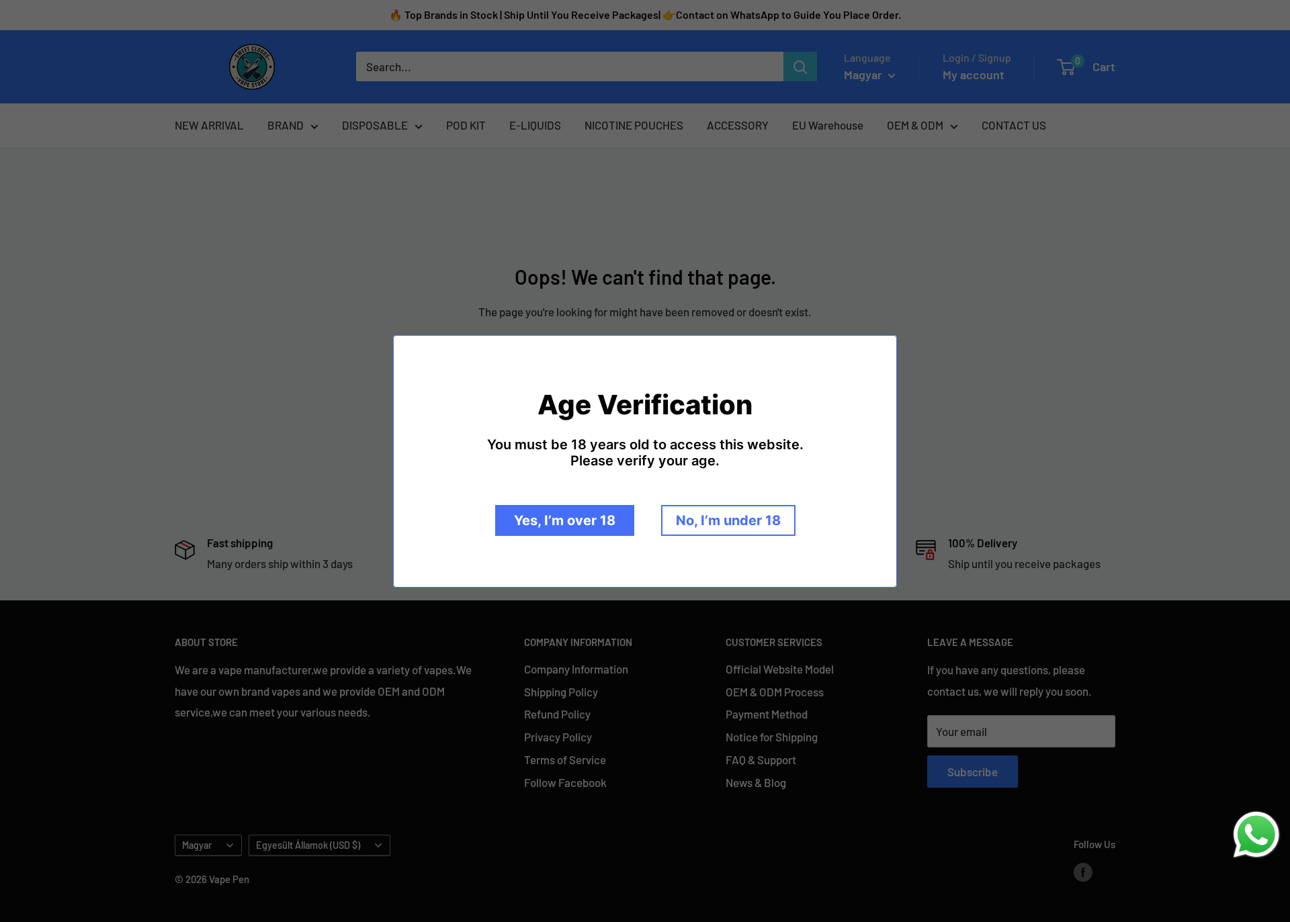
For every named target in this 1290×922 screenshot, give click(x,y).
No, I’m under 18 (728, 520)
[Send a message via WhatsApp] (1256, 835)
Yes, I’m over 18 (564, 520)
